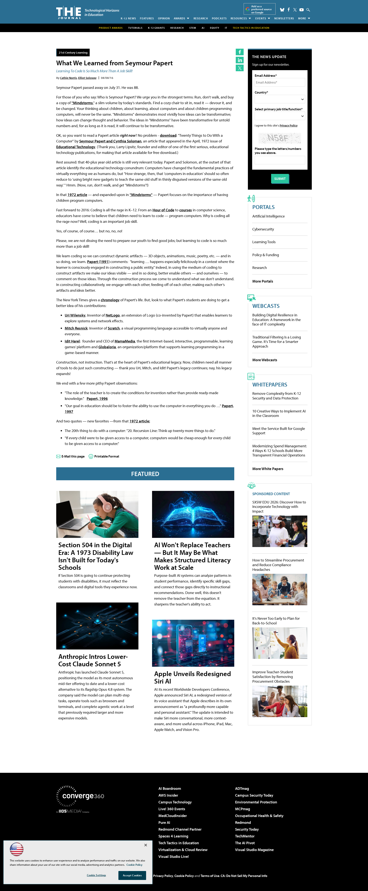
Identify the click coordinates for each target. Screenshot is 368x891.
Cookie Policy (184, 876)
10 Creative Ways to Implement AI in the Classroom (279, 413)
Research (201, 18)
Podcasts (219, 18)
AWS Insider (168, 795)
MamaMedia (125, 341)
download (168, 135)
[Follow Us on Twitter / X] (295, 9)
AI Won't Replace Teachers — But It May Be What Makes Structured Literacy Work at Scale (192, 555)
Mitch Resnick (76, 328)
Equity (214, 27)
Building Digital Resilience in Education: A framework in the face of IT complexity (276, 320)
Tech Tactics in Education (178, 842)
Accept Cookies (132, 875)
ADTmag (242, 788)
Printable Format (106, 456)
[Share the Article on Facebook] (239, 52)
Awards (179, 18)
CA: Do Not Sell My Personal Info (244, 876)
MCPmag (242, 808)
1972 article (77, 194)
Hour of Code (163, 209)
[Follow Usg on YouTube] (301, 10)
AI (203, 27)
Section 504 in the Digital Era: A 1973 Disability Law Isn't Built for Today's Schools (95, 555)
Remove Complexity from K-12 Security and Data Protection (276, 396)
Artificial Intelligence (268, 216)
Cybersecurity (263, 229)
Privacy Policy (289, 125)
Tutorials (135, 27)
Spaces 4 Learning (173, 836)
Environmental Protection (256, 802)
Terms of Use (210, 876)
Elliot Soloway (87, 78)
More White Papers (267, 468)
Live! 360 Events (171, 808)
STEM (192, 27)
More (302, 18)
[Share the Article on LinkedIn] (239, 60)
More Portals (262, 281)
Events (260, 18)
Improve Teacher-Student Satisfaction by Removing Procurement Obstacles (272, 677)
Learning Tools (264, 241)
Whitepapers (269, 384)
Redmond (243, 822)
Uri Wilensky (75, 315)
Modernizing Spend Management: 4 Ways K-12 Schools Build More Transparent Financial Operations (279, 450)
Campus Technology (175, 802)
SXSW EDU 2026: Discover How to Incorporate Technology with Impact (279, 507)
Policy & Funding (265, 254)
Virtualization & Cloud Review (182, 849)
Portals (263, 206)
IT (226, 27)
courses (185, 209)
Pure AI (164, 822)
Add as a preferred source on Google (261, 9)
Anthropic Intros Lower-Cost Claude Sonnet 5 (93, 660)
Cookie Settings (96, 875)
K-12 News (128, 18)
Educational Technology (75, 146)
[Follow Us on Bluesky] (282, 10)
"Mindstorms (82, 102)
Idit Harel (72, 341)
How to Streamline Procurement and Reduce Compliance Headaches (278, 565)
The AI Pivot (245, 842)
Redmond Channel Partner (179, 829)
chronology (110, 299)
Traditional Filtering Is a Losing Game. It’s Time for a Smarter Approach (276, 342)
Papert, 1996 (97, 398)
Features (147, 18)
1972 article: (139, 421)
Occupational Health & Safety (259, 815)
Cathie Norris (68, 78)
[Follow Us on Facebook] (289, 9)
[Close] (145, 845)
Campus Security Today (254, 795)
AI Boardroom (169, 788)
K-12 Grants (156, 27)
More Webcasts (264, 359)
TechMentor (244, 836)
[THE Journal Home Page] (87, 12)
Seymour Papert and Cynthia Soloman (110, 141)
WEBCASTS (266, 305)
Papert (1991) (98, 261)
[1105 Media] (81, 834)
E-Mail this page (73, 456)
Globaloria (107, 346)
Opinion (164, 18)
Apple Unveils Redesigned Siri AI (192, 677)
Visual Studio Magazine (254, 849)
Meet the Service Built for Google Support (278, 431)
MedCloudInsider (172, 815)
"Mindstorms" (141, 194)
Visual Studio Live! (173, 856)
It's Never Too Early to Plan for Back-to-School (276, 620)
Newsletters (284, 18)
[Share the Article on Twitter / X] (239, 68)
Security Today (247, 829)
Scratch (114, 328)
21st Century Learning (73, 52)
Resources (239, 18)
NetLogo (113, 315)
